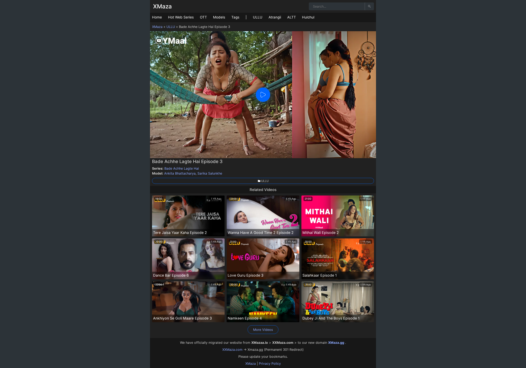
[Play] (263, 94)
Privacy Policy (270, 363)
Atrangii (275, 17)
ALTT (291, 17)
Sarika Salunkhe (209, 173)
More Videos (263, 330)
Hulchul (308, 17)
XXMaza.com (232, 349)
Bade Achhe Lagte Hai (181, 168)
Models (219, 17)
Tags (235, 17)
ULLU (257, 17)
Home (157, 17)
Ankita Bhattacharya (180, 173)
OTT (203, 17)
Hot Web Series (181, 17)
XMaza (162, 6)
